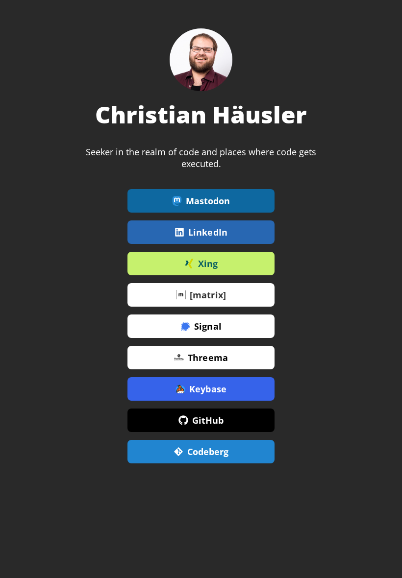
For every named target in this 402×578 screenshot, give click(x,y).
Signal (208, 326)
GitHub (208, 420)
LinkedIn (207, 232)
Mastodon (208, 201)
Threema (208, 357)
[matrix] (208, 295)
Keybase (207, 389)
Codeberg (208, 452)
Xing (208, 263)
